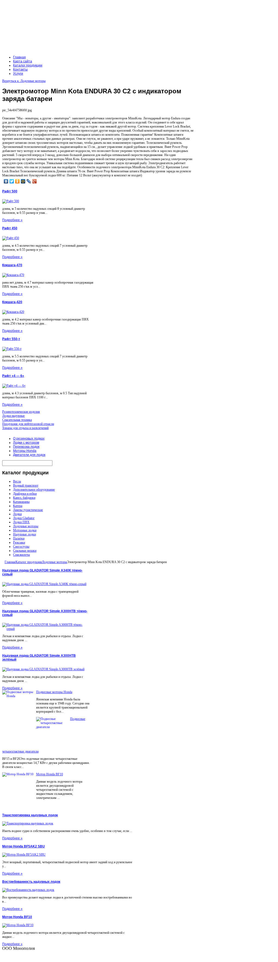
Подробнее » (12, 220)
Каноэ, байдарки (24, 498)
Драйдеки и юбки (25, 494)
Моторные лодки (24, 530)
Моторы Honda (24, 451)
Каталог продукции (28, 562)
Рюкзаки (19, 542)
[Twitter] (12, 181)
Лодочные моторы (25, 526)
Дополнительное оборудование (34, 489)
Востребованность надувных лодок (31, 882)
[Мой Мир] (23, 181)
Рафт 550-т (11, 339)
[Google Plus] (34, 181)
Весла (17, 481)
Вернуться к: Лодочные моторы (24, 81)
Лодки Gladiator (23, 518)
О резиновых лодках (29, 438)
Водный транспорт (25, 485)
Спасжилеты (21, 555)
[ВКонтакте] (6, 181)
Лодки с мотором (26, 443)
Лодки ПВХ (21, 522)
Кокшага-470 (12, 265)
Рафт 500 (9, 191)
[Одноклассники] (17, 181)
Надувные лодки (24, 534)
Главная (10, 562)
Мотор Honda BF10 (49, 774)
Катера (17, 506)
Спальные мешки (24, 551)
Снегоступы (21, 546)
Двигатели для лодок (29, 455)
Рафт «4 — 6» (13, 376)
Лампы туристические (28, 510)
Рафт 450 (9, 228)
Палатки (18, 538)
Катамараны (21, 502)
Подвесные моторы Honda (54, 692)
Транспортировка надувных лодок (30, 815)
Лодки (17, 514)
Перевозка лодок (26, 447)
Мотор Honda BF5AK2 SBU (23, 846)
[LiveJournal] (29, 181)
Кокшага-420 (12, 302)
